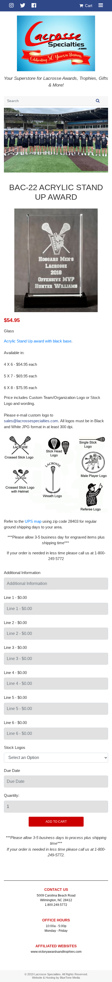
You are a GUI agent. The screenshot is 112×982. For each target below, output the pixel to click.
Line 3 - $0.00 (15, 647)
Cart (88, 5)
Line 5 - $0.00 (15, 697)
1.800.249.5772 (56, 905)
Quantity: (11, 795)
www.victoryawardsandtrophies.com (56, 952)
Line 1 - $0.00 (15, 597)
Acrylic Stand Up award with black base (37, 341)
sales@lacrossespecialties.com (31, 421)
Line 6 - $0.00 (15, 722)
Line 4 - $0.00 (15, 672)
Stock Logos (14, 747)
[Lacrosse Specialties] (56, 43)
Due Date (12, 770)
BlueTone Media (70, 977)
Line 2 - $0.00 (15, 622)
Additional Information (22, 572)
